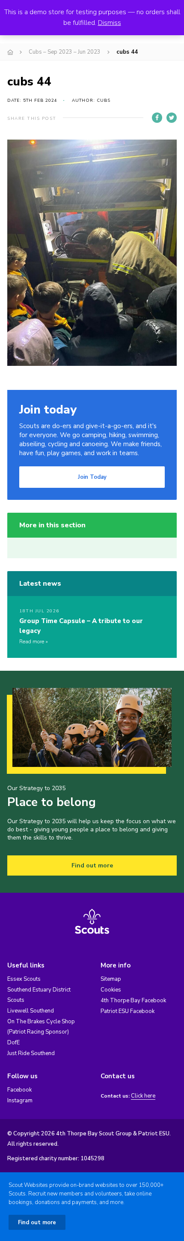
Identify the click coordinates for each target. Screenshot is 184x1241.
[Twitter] (171, 118)
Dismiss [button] (109, 22)
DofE (13, 1042)
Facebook (19, 1090)
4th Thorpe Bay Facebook (133, 1000)
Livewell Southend (30, 1011)
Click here (143, 1096)
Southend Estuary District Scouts (39, 995)
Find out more (92, 865)
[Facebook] (157, 118)
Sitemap (111, 979)
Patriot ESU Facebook (127, 1011)
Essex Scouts (24, 979)
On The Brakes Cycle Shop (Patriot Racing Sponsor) (41, 1027)
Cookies (111, 990)
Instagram (20, 1100)
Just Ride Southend (31, 1053)
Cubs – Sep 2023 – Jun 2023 (65, 52)
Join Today (92, 477)
